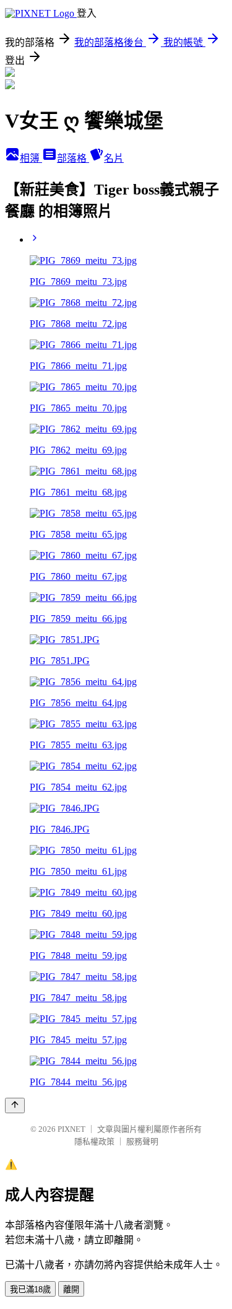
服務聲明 (142, 1141)
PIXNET (71, 1129)
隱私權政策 (94, 1141)
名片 (114, 158)
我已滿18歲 (30, 1289)
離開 (71, 1289)
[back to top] (15, 1105)
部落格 (73, 158)
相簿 (31, 158)
